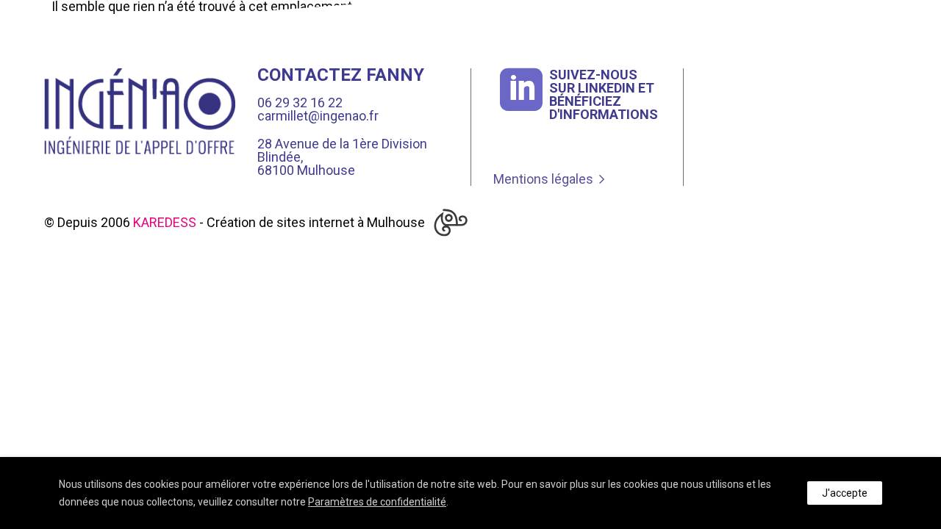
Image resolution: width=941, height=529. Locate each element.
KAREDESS (164, 222)
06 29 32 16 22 (300, 102)
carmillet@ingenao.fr (318, 115)
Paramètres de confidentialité (377, 502)
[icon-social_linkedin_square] (521, 91)
